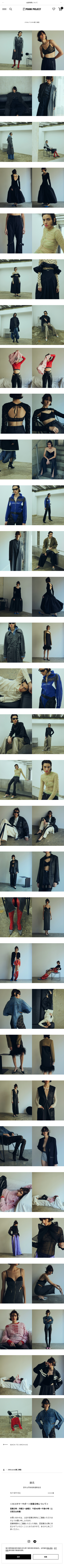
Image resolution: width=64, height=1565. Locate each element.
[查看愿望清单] (53, 9)
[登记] (51, 1493)
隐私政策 (50, 1548)
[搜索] (10, 9)
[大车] (60, 9)
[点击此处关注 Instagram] (29, 1541)
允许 (18, 1557)
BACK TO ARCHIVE (19, 1445)
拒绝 (45, 1557)
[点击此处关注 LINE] (34, 1541)
